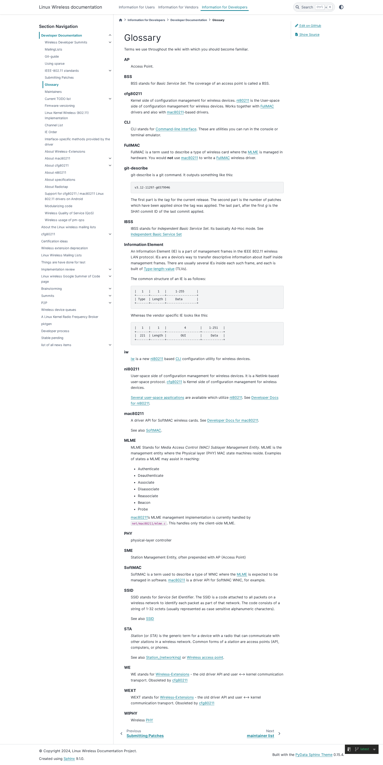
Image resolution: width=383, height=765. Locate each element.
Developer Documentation (61, 35)
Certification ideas (54, 241)
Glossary (52, 84)
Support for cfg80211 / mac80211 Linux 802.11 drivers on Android (74, 196)
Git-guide (52, 56)
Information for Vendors (178, 7)
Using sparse (54, 63)
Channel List (54, 125)
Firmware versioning (60, 105)
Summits (47, 296)
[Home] (120, 20)
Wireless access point (205, 657)
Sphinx (69, 758)
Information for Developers (224, 7)
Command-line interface (176, 129)
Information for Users (137, 7)
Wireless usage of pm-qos (64, 220)
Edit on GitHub (310, 25)
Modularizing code (58, 206)
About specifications (60, 179)
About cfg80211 (57, 165)
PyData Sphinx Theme (313, 754)
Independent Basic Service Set (156, 234)
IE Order (51, 132)
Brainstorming (51, 288)
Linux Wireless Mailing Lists (61, 255)
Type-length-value (159, 269)
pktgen (46, 324)
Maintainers (53, 91)
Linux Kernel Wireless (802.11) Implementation (67, 115)
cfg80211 (48, 234)
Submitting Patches (59, 77)
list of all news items (56, 345)
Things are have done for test (63, 262)
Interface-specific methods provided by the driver (77, 141)
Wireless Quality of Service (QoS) (69, 213)
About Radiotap (56, 187)
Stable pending (52, 338)
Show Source (309, 34)
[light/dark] (341, 7)
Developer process (55, 331)
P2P (44, 303)
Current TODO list (58, 99)
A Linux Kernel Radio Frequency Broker (69, 317)
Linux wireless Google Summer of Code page (70, 278)
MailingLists (53, 49)
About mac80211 (57, 158)
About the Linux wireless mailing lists (68, 227)
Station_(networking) (163, 657)
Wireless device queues (58, 309)
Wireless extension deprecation (64, 248)
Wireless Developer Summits (66, 42)
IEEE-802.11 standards (62, 70)
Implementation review (58, 269)
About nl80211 (55, 172)
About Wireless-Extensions (65, 151)
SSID (150, 618)
